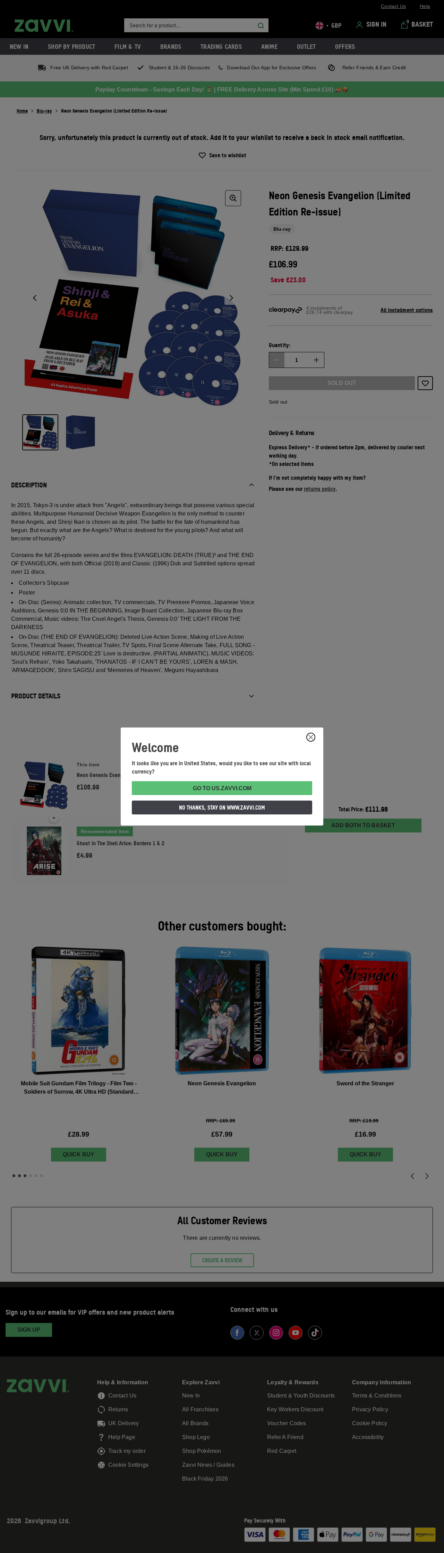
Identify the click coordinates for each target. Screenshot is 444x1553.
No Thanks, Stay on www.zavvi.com (222, 807)
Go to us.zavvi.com (222, 788)
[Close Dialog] (311, 737)
